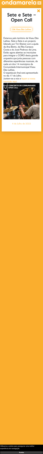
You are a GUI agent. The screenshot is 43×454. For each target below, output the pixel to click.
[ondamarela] (19, 2)
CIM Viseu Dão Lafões (21, 29)
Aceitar (21, 452)
